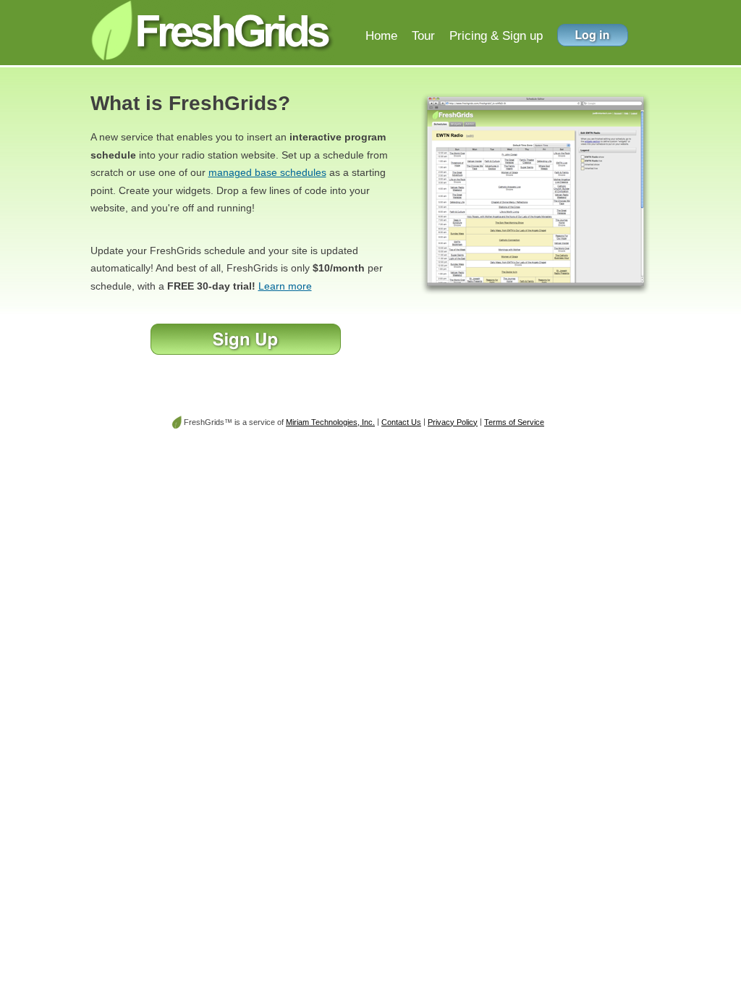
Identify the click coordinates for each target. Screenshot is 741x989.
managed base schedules (267, 172)
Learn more (285, 286)
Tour (423, 35)
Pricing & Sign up (496, 35)
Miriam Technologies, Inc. (330, 422)
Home (381, 35)
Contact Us (401, 422)
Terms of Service (514, 422)
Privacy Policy (453, 422)
